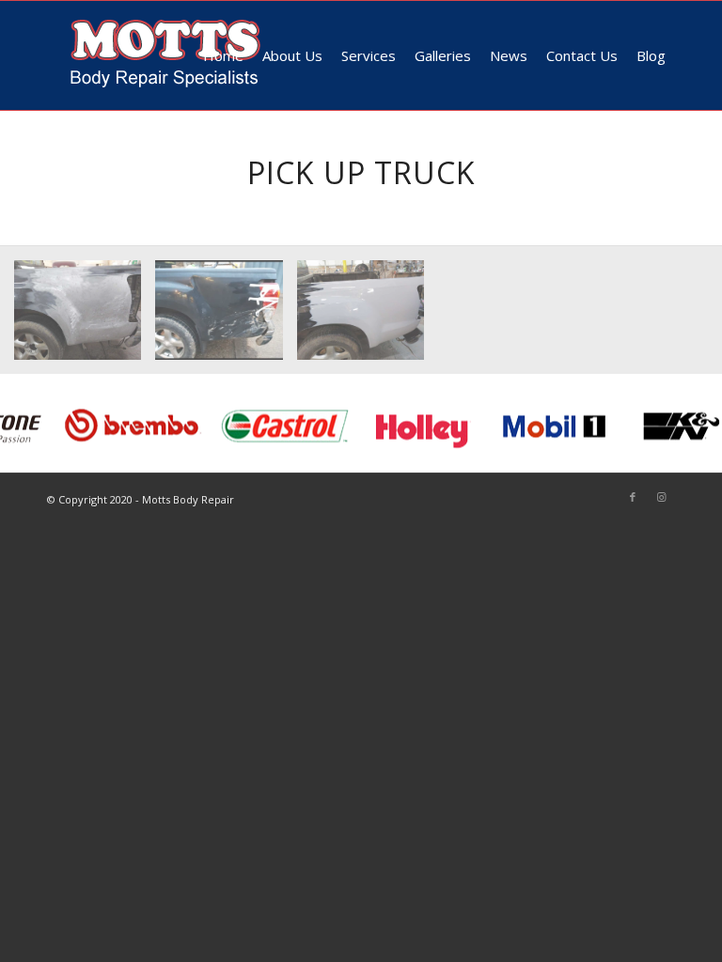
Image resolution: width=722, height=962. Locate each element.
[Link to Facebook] (633, 497)
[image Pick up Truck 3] (367, 316)
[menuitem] (223, 55)
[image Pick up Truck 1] (84, 316)
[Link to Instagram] (661, 497)
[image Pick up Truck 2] (225, 316)
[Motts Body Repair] (165, 55)
